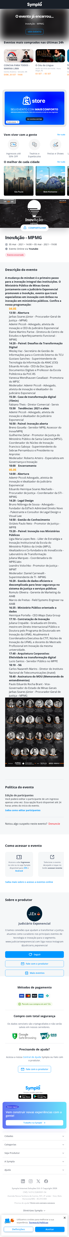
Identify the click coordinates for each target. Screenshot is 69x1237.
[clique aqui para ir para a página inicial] (34, 4)
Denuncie (54, 823)
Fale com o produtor (37, 963)
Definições (18, 1229)
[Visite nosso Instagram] (31, 1181)
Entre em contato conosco (42, 1203)
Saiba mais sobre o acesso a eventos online (29, 882)
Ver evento (34, 31)
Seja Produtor (12, 1152)
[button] (9, 1221)
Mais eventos (37, 972)
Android (19, 870)
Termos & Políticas (38, 1222)
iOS (26, 868)
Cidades (8, 1136)
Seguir (37, 954)
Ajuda (7, 1169)
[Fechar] (64, 1217)
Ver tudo (61, 135)
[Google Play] (40, 1096)
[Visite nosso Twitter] (38, 1181)
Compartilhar (37, 227)
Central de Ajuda (32, 1057)
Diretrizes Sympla (33, 1210)
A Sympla (9, 1161)
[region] (34, 1225)
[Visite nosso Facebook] (46, 1181)
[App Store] (24, 1096)
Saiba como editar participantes (22, 810)
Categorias (10, 1144)
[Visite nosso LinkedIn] (23, 1181)
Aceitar (50, 1229)
